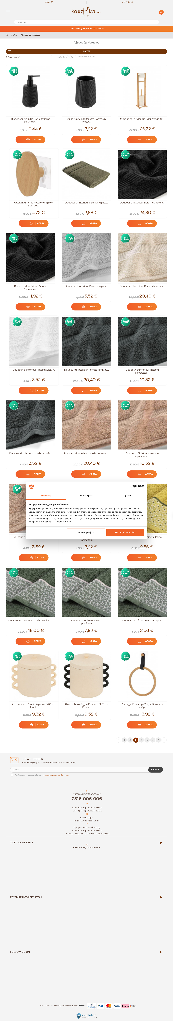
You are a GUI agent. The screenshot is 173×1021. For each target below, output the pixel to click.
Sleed (81, 1006)
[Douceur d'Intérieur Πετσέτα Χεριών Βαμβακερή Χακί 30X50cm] (86, 174)
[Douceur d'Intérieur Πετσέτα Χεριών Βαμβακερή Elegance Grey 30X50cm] (86, 257)
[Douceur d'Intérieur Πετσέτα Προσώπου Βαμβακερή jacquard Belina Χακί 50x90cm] (86, 592)
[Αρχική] (7, 35)
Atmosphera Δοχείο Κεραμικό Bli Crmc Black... (86, 705)
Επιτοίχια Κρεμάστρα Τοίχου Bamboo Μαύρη (142, 705)
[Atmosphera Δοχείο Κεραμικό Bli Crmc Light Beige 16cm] (34, 675)
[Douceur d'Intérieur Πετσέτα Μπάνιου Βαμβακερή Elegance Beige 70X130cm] (86, 424)
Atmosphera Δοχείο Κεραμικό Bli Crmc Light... (34, 705)
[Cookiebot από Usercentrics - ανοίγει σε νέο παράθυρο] (132, 487)
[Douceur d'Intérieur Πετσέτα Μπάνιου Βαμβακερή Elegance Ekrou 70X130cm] (142, 257)
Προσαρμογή (84, 532)
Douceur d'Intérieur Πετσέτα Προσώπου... (86, 622)
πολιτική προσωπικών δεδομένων (57, 775)
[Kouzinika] (86, 12)
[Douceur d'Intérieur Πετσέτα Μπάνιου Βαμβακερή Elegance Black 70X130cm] (142, 174)
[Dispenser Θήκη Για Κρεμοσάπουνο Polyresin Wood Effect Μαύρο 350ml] (30, 90)
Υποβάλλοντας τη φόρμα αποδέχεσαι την (42, 775)
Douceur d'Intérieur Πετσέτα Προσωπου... (30, 287)
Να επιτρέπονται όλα (125, 532)
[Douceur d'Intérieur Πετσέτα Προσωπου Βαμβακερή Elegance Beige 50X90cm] (142, 424)
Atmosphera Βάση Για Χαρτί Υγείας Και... (142, 119)
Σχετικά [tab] (127, 495)
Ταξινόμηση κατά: (13, 57)
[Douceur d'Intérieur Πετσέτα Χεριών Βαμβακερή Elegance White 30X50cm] (34, 341)
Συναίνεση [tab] (46, 495)
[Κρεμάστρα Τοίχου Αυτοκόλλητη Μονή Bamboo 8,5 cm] (34, 174)
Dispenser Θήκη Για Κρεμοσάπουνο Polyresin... (30, 120)
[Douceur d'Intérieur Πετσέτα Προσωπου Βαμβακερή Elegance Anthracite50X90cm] (142, 341)
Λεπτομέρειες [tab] (86, 495)
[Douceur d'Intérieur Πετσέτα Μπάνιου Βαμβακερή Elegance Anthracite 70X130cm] (86, 341)
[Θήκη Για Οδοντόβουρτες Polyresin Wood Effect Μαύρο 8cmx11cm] (86, 90)
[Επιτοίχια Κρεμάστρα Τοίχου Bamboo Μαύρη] (142, 675)
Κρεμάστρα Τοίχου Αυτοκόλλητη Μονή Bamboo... (34, 204)
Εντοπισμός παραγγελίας (86, 848)
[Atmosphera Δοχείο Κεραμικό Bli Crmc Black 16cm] (86, 675)
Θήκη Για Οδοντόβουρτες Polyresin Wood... (86, 120)
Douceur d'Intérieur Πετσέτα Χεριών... (86, 202)
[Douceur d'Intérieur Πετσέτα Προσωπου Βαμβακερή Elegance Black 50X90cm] (30, 257)
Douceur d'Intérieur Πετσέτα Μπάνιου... (142, 202)
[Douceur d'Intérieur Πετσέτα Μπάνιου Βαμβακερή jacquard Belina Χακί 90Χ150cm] (30, 592)
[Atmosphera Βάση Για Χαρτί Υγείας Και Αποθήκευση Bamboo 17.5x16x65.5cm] (142, 90)
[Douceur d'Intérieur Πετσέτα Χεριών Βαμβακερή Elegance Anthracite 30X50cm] (30, 424)
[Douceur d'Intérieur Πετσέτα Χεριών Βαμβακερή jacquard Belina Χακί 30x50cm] (142, 592)
